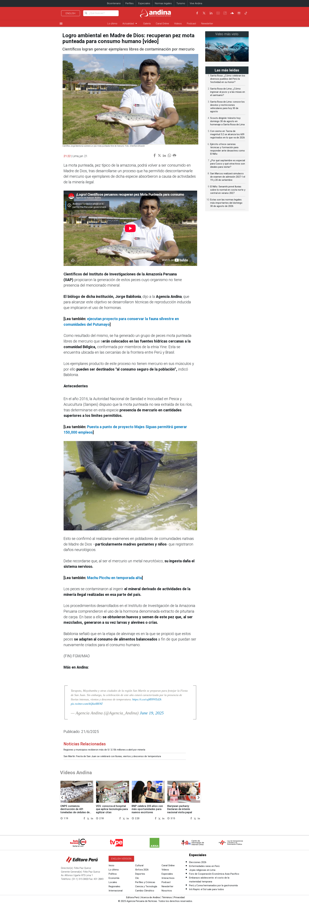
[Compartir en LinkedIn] (92, 818)
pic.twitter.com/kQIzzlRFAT (87, 703)
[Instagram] (225, 13)
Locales (113, 882)
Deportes (140, 873)
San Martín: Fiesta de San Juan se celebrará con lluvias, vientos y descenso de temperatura (112, 756)
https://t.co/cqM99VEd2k (146, 699)
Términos (167, 897)
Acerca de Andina (150, 897)
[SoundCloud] (232, 13)
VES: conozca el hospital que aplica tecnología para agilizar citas (112, 809)
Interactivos (168, 878)
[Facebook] (197, 13)
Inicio (111, 865)
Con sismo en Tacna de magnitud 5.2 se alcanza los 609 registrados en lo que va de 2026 (227, 134)
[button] (62, 797)
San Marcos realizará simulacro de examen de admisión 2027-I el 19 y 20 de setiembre (227, 176)
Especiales (144, 3)
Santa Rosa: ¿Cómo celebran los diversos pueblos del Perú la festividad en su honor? (227, 79)
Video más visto (227, 34)
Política (113, 873)
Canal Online (162, 23)
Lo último (112, 23)
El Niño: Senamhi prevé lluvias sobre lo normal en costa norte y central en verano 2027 (227, 189)
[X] (204, 13)
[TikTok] (246, 13)
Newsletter (207, 23)
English (70, 13)
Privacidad (179, 897)
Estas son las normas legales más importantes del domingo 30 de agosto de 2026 (226, 203)
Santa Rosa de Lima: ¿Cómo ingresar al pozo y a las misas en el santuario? (227, 92)
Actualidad (130, 23)
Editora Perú (132, 897)
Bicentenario (114, 3)
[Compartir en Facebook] (85, 818)
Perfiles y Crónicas (145, 882)
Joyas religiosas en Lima (202, 870)
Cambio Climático (144, 890)
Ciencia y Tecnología (146, 886)
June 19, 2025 (152, 713)
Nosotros (167, 890)
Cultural (139, 865)
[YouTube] (218, 13)
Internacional (115, 890)
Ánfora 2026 (142, 869)
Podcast (191, 23)
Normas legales (163, 3)
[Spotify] (239, 13)
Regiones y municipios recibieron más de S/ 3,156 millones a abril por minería (104, 749)
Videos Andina (76, 772)
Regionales (114, 886)
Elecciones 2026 (197, 862)
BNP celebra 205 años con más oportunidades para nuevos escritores (147, 809)
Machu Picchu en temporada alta (114, 578)
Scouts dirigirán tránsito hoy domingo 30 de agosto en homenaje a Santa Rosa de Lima (227, 121)
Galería (147, 23)
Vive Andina (196, 3)
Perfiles (129, 3)
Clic (137, 878)
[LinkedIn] (211, 13)
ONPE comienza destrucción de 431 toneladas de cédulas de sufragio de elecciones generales (74, 812)
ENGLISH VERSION (121, 858)
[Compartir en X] (88, 818)
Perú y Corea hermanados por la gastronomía (213, 885)
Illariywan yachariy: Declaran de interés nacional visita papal (179, 809)
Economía (114, 878)
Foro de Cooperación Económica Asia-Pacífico (214, 873)
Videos (178, 23)
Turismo (180, 3)
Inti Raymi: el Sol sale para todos (206, 889)
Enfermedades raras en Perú (204, 866)
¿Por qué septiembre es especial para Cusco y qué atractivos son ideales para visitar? (227, 163)
